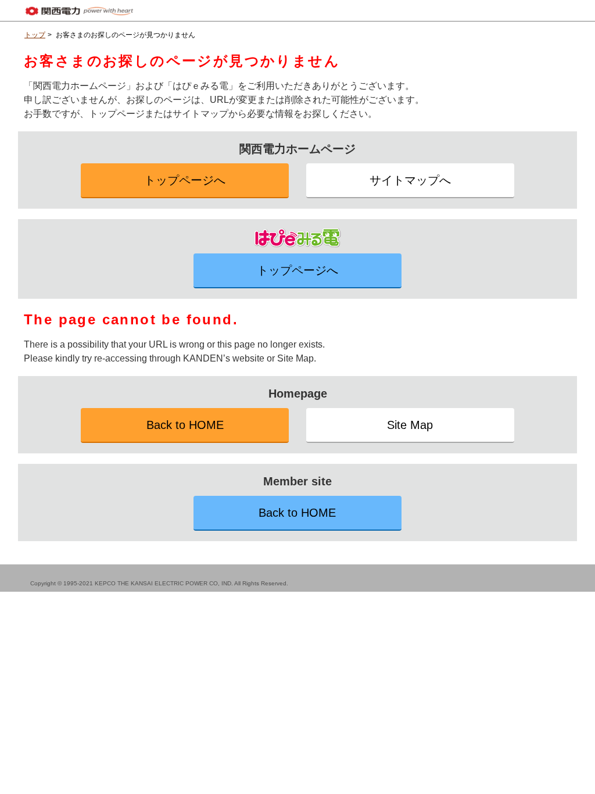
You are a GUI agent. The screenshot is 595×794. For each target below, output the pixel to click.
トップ (34, 35)
